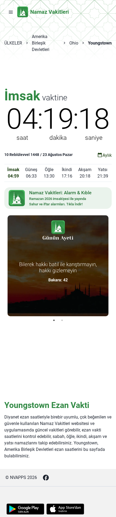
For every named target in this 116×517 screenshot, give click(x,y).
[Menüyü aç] (10, 11)
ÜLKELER (13, 43)
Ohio (73, 43)
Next (112, 265)
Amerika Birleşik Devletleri (40, 43)
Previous (3, 265)
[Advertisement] (58, 73)
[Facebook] (45, 477)
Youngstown (100, 43)
